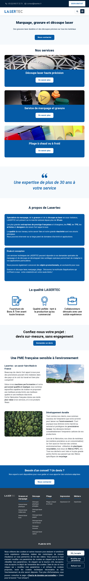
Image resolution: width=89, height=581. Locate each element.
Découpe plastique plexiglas (35, 504)
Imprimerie (77, 502)
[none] (77, 11)
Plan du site (44, 544)
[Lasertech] (10, 497)
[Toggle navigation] (82, 11)
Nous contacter (44, 37)
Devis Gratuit (77, 4)
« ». (42, 575)
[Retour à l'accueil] (14, 11)
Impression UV (65, 502)
